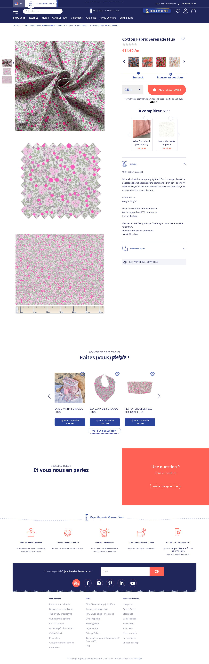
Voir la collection (104, 431)
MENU (15, 13)
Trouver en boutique (170, 77)
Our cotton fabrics (78, 25)
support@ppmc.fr (179, 548)
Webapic (138, 658)
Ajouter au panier (170, 89)
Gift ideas (91, 17)
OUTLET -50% (59, 17)
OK (156, 571)
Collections (77, 17)
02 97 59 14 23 (178, 551)
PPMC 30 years (108, 17)
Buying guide (126, 17)
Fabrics (61, 25)
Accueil (17, 25)
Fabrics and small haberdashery (39, 25)
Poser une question (165, 486)
